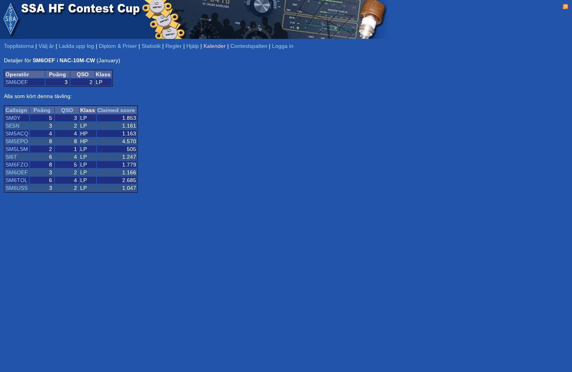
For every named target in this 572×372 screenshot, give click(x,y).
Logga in (282, 46)
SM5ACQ (16, 133)
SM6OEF (16, 82)
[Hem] (10, 19)
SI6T (11, 157)
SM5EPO (16, 141)
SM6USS (16, 188)
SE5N (12, 126)
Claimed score (116, 110)
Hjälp (192, 46)
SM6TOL (16, 180)
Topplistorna (19, 46)
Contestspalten (248, 46)
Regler (173, 46)
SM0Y (12, 118)
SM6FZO (16, 164)
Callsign (16, 110)
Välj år (46, 46)
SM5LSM (16, 149)
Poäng (42, 110)
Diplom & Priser (118, 46)
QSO (67, 110)
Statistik (151, 46)
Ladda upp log (76, 46)
